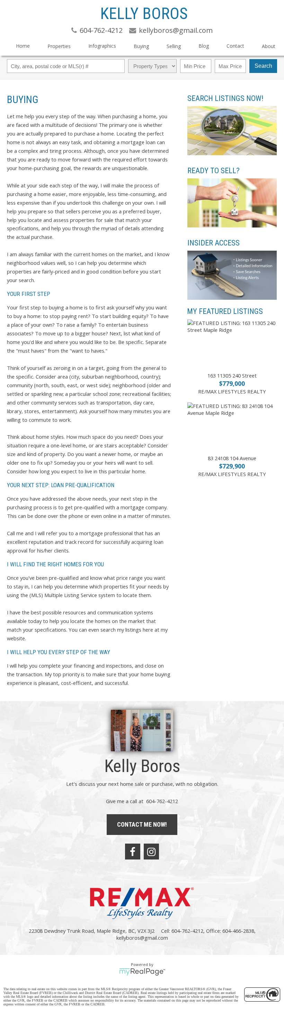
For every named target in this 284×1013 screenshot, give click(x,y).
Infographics (102, 46)
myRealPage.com (142, 972)
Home (23, 46)
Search (263, 66)
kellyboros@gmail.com (142, 937)
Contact (235, 46)
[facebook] (132, 851)
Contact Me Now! (142, 824)
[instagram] (151, 851)
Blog (203, 46)
